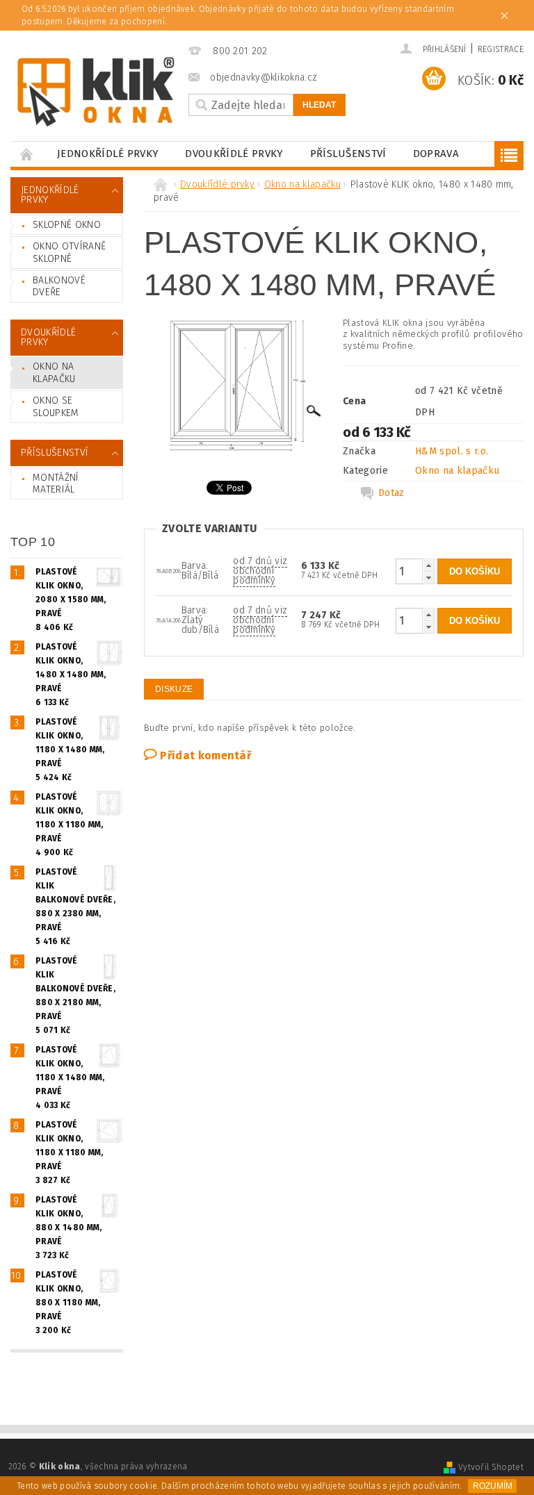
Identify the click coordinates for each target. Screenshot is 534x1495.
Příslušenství (348, 153)
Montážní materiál (56, 484)
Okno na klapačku (54, 373)
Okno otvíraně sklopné (69, 252)
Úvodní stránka (27, 154)
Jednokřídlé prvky (108, 153)
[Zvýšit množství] (428, 565)
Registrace (501, 49)
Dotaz (391, 493)
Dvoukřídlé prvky (234, 153)
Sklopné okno (67, 225)
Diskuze (174, 689)
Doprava (436, 153)
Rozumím (492, 1486)
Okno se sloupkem (56, 407)
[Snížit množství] (428, 577)
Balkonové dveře (59, 286)
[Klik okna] (96, 91)
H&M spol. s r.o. (451, 451)
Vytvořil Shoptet (491, 1467)
